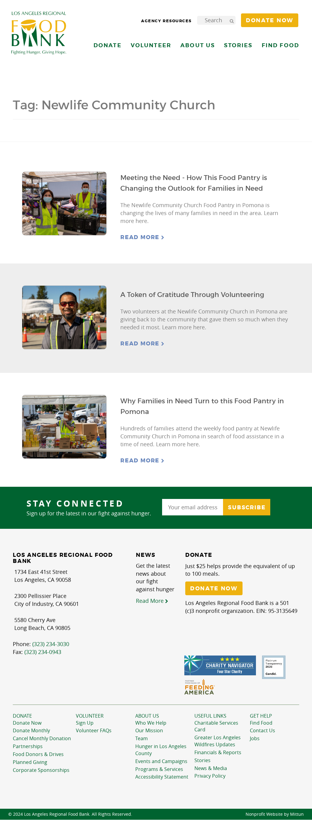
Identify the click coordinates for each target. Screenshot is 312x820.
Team (141, 738)
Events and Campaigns (161, 761)
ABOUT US (147, 715)
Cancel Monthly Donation (42, 738)
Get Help (261, 715)
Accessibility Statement (161, 776)
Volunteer (90, 715)
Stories (238, 45)
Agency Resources (166, 20)
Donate (22, 715)
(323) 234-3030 (50, 644)
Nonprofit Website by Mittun (275, 814)
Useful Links (210, 715)
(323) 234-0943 (42, 652)
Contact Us (262, 730)
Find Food (261, 722)
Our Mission (149, 730)
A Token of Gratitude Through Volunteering (192, 295)
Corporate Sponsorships (41, 770)
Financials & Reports (217, 752)
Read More (140, 237)
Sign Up (85, 722)
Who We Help (150, 722)
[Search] (232, 20)
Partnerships (28, 746)
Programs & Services (159, 769)
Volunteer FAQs (94, 730)
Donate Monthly (31, 730)
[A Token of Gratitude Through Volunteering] (64, 317)
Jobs (255, 738)
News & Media (210, 768)
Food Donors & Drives (38, 754)
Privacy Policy (209, 775)
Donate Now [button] (269, 20)
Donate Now (27, 722)
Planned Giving (30, 762)
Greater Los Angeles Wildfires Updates (217, 741)
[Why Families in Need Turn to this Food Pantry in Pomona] (64, 427)
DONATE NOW (214, 588)
